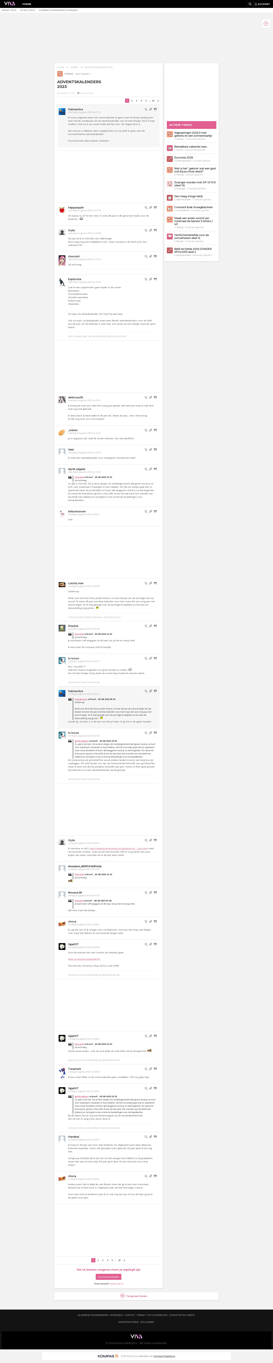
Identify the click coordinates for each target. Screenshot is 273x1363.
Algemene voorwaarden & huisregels (58, 10)
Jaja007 (73, 944)
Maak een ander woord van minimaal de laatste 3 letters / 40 (193, 221)
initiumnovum (77, 511)
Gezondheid (182, 210)
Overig (74, 67)
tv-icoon (73, 658)
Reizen (179, 149)
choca (72, 921)
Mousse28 (75, 892)
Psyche (179, 241)
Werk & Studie (183, 199)
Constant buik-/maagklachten (193, 207)
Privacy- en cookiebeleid (152, 1315)
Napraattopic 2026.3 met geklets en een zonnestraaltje (193, 134)
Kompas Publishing (164, 1356)
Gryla (71, 230)
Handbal (73, 1136)
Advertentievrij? (128, 1321)
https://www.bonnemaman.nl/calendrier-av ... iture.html (119, 848)
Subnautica (75, 109)
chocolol (73, 256)
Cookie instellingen (181, 1315)
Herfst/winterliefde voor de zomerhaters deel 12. (191, 237)
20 (153, 100)
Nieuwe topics (9, 10)
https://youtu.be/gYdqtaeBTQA (84, 959)
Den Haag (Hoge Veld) (188, 196)
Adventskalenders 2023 (98, 67)
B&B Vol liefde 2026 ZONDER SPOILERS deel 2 (193, 250)
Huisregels (116, 1315)
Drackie (73, 625)
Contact (130, 1315)
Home (61, 67)
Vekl (71, 449)
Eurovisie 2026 (183, 157)
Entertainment (183, 160)
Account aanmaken (108, 1276)
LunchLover (76, 583)
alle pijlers (83, 74)
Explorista (74, 279)
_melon (73, 430)
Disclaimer (147, 1321)
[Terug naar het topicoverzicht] (60, 75)
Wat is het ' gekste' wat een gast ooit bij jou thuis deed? (195, 170)
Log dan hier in (116, 1283)
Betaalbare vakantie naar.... (191, 146)
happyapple (76, 207)
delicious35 (75, 397)
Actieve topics (27, 10)
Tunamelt (74, 1068)
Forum (26, 4)
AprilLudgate (76, 469)
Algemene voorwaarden (93, 1315)
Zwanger (181, 188)
